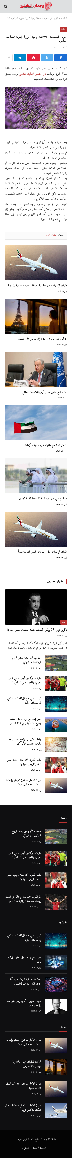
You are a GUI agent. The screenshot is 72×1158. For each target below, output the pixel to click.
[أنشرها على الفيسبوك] (60, 57)
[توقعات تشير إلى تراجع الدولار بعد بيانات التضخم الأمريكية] (56, 744)
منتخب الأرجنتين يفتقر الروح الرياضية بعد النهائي (26, 660)
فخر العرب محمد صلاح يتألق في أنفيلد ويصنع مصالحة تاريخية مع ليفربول (23, 899)
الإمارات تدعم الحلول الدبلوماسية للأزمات (45, 445)
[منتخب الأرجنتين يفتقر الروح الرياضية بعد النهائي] (56, 663)
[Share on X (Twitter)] (47, 57)
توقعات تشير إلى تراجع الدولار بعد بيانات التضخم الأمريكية (24, 741)
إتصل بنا (25, 1148)
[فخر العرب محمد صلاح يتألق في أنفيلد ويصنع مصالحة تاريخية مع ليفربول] (56, 902)
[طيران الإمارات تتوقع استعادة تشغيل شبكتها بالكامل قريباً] (56, 1110)
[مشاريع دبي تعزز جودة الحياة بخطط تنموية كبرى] (36, 475)
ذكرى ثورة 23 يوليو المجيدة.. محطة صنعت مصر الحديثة (37, 630)
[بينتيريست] (33, 57)
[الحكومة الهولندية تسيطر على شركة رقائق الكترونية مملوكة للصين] (56, 984)
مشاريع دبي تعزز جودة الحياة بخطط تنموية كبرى (43, 498)
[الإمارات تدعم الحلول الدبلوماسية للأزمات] (36, 422)
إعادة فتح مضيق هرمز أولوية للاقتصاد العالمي (44, 392)
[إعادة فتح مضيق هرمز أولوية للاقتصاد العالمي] (36, 369)
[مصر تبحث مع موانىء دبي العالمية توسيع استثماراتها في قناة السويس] (56, 724)
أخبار (63, 622)
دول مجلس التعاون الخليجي (32, 74)
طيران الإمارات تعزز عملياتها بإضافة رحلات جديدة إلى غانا (37, 285)
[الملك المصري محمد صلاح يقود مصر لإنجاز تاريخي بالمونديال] (56, 765)
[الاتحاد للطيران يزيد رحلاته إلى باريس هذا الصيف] (36, 316)
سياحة (63, 29)
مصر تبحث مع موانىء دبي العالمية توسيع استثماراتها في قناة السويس (25, 721)
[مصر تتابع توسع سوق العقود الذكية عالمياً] (56, 962)
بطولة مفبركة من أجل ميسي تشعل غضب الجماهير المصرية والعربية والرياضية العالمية (24, 683)
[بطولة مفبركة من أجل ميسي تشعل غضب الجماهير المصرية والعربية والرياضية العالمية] (56, 683)
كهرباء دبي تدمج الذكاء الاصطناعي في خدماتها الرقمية (24, 701)
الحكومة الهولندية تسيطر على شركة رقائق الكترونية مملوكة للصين (25, 981)
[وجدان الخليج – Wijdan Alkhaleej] (36, 6)
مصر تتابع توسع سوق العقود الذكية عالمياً (24, 960)
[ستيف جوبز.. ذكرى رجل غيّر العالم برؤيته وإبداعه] (56, 1006)
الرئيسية (64, 18)
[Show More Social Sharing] (9, 57)
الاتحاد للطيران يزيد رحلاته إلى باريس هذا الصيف (42, 339)
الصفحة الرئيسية (39, 1148)
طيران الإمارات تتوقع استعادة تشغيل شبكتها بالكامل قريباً (23, 1108)
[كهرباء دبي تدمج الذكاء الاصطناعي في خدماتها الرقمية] (56, 704)
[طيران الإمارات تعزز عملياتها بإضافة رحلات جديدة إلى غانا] (36, 262)
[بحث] (6, 6)
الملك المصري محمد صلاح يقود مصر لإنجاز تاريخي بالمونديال (24, 762)
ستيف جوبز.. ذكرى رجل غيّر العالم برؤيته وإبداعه (24, 1003)
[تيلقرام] (20, 57)
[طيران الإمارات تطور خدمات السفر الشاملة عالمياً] (36, 529)
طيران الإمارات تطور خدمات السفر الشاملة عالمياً (42, 552)
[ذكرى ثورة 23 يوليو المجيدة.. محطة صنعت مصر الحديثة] (36, 607)
